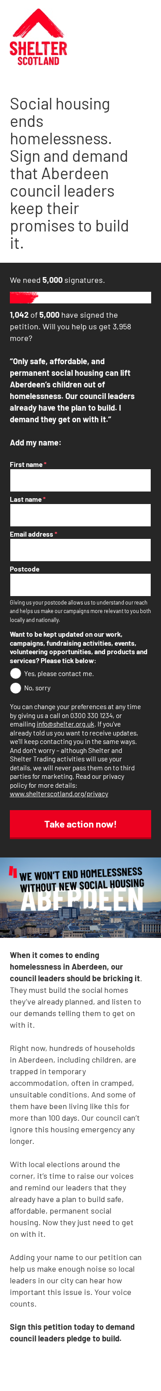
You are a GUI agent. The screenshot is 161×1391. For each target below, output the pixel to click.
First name (28, 464)
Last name (28, 499)
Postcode (24, 569)
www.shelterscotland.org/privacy (59, 794)
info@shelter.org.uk (65, 724)
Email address (33, 534)
